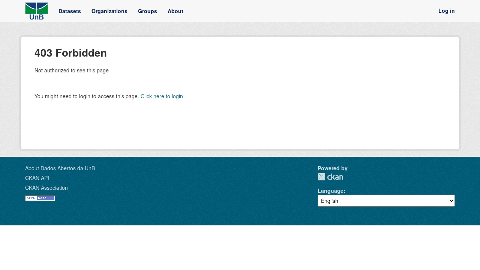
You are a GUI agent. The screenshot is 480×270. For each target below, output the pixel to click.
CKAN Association (46, 187)
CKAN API (37, 178)
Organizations (110, 11)
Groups (147, 11)
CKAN (330, 177)
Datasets (69, 11)
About (175, 11)
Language (331, 190)
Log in (446, 11)
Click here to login (162, 96)
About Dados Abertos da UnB (60, 168)
